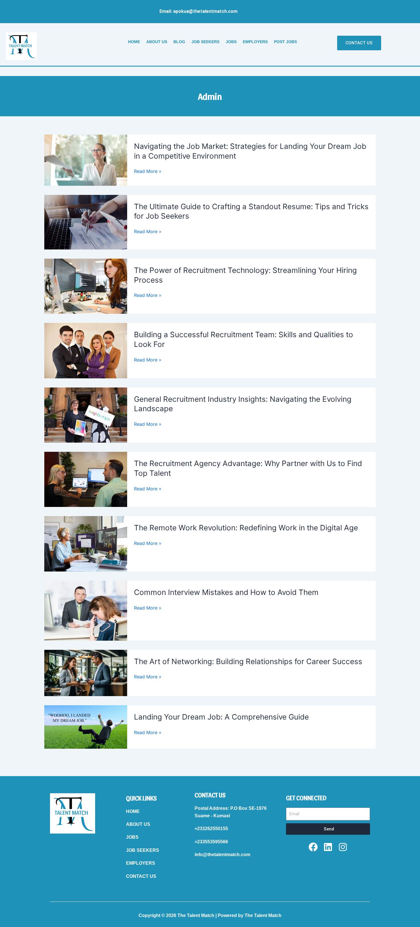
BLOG (179, 41)
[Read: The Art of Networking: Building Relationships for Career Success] (85, 672)
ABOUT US (156, 41)
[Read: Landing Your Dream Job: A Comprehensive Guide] (85, 726)
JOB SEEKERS (205, 41)
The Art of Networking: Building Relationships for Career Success (248, 661)
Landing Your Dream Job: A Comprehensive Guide (221, 716)
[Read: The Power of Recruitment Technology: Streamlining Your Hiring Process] (85, 286)
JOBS (231, 41)
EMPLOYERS (255, 41)
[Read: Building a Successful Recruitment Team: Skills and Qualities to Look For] (85, 350)
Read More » (147, 171)
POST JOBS (285, 41)
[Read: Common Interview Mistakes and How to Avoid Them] (85, 610)
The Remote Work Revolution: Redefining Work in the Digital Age (246, 527)
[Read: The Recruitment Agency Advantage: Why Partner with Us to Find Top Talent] (85, 479)
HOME (134, 41)
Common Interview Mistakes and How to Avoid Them (226, 592)
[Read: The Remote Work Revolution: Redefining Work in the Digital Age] (85, 543)
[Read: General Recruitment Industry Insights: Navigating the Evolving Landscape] (85, 414)
